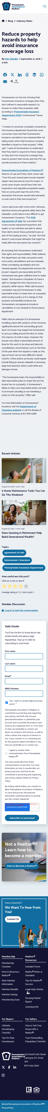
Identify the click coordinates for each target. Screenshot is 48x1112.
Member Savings (10, 995)
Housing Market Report (33, 1000)
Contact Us (13, 919)
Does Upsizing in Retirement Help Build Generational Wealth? (22, 535)
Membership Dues (11, 1000)
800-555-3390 (31, 1066)
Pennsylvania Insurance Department (23, 568)
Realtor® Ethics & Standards (33, 973)
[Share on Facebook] (5, 74)
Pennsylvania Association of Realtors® (22, 170)
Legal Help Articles (34, 989)
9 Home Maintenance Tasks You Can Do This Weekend (23, 493)
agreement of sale (14, 553)
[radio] (4, 587)
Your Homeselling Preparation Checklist (35, 1040)
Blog (11, 21)
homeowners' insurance (17, 560)
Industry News (24, 21)
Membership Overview (8, 965)
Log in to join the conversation (21, 611)
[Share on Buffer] (34, 74)
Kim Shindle (11, 59)
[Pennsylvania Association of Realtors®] (13, 7)
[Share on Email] (5, 81)
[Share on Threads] (27, 74)
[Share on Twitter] (12, 74)
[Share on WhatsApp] (41, 74)
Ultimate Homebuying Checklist (8, 1029)
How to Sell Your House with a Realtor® (33, 1029)
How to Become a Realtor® (22, 866)
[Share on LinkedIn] (19, 74)
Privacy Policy (7, 1107)
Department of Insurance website (19, 408)
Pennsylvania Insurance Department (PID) (20, 113)
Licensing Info (32, 1007)
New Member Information (8, 982)
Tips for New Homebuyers (8, 1040)
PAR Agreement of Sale (18, 219)
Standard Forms (32, 967)
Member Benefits (10, 989)
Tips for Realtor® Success (33, 982)
